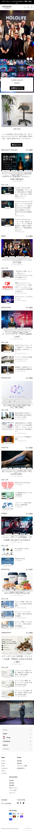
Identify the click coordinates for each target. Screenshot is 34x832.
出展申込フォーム (17, 88)
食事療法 (21, 592)
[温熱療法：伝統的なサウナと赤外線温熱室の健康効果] (7, 369)
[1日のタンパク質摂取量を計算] (17, 581)
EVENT (3, 763)
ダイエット (23, 468)
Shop (3, 766)
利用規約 (19, 761)
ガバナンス (12, 793)
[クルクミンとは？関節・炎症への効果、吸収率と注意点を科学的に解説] (7, 693)
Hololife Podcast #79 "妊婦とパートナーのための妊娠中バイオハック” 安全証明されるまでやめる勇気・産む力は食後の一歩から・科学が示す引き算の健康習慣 (23, 208)
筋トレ (17, 472)
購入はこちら (16, 145)
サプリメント (6, 401)
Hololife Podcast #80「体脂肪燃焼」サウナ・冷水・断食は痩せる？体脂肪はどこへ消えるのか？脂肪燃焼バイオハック (23, 192)
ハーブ (18, 653)
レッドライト (9, 332)
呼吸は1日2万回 (20, 559)
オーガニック (22, 399)
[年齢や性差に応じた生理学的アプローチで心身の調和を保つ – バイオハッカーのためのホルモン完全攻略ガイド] (7, 425)
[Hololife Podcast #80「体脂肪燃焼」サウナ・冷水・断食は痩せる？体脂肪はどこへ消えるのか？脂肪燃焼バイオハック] (7, 190)
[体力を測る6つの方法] (7, 551)
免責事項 (19, 763)
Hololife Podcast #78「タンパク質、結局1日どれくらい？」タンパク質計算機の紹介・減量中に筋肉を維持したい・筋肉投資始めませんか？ (23, 225)
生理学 (26, 332)
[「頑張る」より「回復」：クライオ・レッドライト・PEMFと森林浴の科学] (17, 320)
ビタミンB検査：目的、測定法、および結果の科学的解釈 (23, 604)
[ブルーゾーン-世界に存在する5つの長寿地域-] (7, 505)
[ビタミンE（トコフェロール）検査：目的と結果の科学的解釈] (7, 614)
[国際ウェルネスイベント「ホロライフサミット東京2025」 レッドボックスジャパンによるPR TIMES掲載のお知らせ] (7, 285)
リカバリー (22, 173)
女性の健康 (28, 173)
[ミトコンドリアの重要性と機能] (7, 439)
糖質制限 (12, 592)
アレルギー (12, 257)
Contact (4, 773)
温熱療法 (21, 332)
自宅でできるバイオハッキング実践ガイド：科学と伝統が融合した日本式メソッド (23, 348)
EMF (8, 499)
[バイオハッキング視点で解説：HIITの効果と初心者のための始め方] (17, 526)
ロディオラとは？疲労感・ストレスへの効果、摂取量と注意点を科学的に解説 (17, 659)
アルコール (5, 468)
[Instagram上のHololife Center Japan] (18, 803)
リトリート (7, 363)
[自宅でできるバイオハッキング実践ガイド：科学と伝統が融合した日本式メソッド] (7, 348)
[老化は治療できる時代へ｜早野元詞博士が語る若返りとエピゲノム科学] (7, 415)
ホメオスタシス (5, 403)
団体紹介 (11, 780)
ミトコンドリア (19, 330)
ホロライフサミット (25, 259)
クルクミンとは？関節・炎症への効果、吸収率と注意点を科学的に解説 (23, 693)
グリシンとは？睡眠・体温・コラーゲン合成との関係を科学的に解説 (23, 683)
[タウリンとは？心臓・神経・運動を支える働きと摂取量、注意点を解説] (7, 673)
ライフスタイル (14, 173)
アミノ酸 (7, 686)
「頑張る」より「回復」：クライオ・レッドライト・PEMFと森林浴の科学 (17, 334)
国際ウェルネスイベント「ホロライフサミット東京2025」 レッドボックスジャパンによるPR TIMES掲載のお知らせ (23, 287)
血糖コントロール (15, 536)
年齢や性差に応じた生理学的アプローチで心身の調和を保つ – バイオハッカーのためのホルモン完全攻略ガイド (23, 427)
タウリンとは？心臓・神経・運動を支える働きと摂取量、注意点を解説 (23, 673)
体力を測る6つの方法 (22, 549)
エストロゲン (14, 171)
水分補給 (19, 405)
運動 (18, 175)
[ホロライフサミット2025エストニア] (7, 299)
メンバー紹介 (13, 790)
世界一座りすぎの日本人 (23, 483)
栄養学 (13, 175)
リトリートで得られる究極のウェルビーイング (23, 358)
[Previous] (28, 58)
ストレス (13, 653)
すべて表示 (29, 150)
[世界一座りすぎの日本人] (7, 485)
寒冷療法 (15, 332)
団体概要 (11, 785)
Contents (4, 768)
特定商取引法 (21, 768)
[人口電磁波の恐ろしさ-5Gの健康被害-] (7, 495)
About (3, 771)
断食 (14, 405)
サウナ (7, 373)
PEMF (4, 328)
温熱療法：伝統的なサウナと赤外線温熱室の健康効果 (23, 368)
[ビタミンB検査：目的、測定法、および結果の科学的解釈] (7, 604)
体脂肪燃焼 (22, 534)
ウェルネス (7, 194)
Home (3, 761)
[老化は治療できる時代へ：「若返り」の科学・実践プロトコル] (17, 390)
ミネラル (29, 468)
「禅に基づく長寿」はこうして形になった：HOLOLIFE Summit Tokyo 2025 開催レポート (23, 274)
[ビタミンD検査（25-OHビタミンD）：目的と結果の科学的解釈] (7, 624)
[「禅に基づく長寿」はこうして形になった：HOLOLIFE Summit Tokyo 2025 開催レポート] (7, 273)
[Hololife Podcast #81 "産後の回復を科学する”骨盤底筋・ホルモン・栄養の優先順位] (17, 162)
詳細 (16, 55)
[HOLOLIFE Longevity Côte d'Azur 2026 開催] (17, 248)
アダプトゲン (7, 696)
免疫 (5, 405)
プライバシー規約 (22, 766)
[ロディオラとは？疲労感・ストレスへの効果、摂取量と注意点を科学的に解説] (17, 645)
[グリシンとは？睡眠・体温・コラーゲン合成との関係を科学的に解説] (7, 683)
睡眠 (29, 405)
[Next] (31, 58)
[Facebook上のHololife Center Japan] (21, 803)
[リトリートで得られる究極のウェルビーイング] (7, 359)
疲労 (29, 653)
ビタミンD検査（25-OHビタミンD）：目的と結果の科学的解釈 (23, 624)
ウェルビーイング (6, 171)
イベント (27, 257)
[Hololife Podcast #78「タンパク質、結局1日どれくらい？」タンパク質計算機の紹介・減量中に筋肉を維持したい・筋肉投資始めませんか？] (7, 222)
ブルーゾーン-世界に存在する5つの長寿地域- (23, 504)
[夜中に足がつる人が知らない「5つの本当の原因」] (17, 460)
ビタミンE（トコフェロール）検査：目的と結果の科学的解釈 (23, 614)
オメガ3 (20, 171)
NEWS (6, 257)
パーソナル (28, 401)
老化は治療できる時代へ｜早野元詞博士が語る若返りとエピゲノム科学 (23, 415)
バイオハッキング (27, 328)
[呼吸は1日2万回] (7, 561)
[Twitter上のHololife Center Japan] (23, 803)
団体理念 (11, 783)
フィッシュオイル (28, 171)
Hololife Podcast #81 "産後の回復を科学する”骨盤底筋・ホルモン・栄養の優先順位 (17, 176)
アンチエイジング (19, 257)
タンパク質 (7, 225)
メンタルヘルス (6, 173)
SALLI (7, 489)
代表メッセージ (13, 788)
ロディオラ (24, 653)
